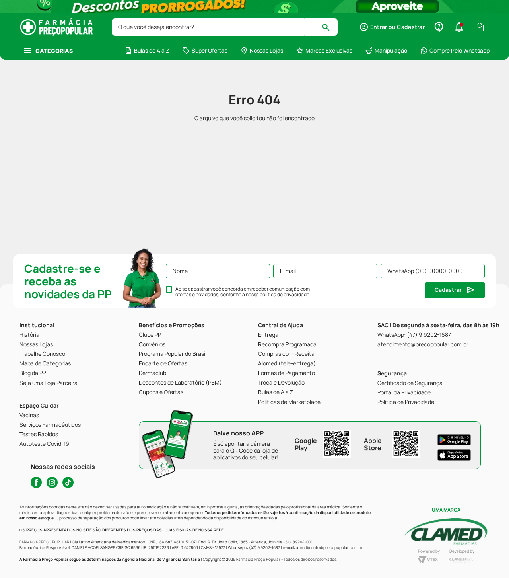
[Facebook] (36, 482)
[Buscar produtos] (329, 27)
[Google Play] (454, 439)
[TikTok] (68, 482)
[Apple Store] (454, 455)
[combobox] (224, 27)
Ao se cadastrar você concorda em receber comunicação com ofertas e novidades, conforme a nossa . (243, 291)
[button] (392, 27)
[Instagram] (52, 482)
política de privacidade (284, 294)
